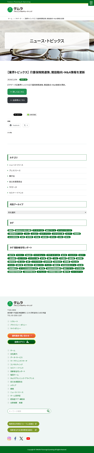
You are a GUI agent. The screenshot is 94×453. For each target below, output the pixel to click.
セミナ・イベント (45, 234)
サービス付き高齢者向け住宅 (28, 268)
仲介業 (43, 258)
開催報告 (77, 234)
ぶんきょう (34, 234)
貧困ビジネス (39, 265)
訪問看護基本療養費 (54, 272)
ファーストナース (77, 272)
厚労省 (42, 268)
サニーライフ (22, 258)
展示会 (12, 176)
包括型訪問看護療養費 (54, 268)
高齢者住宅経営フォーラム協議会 (21, 424)
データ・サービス (38, 230)
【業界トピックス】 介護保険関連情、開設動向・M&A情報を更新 (44, 19)
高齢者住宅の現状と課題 (23, 230)
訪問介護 (19, 265)
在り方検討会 (79, 268)
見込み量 (75, 262)
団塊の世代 (28, 265)
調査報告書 (12, 262)
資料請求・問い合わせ (20, 335)
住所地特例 (47, 262)
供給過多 (29, 255)
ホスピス (11, 265)
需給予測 (66, 272)
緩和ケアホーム (50, 230)
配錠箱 (11, 230)
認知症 (37, 237)
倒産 (49, 258)
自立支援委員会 (15, 181)
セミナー (68, 234)
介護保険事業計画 (29, 272)
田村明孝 (29, 237)
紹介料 (64, 255)
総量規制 (71, 258)
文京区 (60, 237)
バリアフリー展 (33, 258)
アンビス (48, 265)
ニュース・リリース (16, 164)
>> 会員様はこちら (17, 100)
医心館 (80, 265)
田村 (28, 262)
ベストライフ (72, 255)
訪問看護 (66, 262)
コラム (27, 234)
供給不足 (11, 255)
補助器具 (45, 237)
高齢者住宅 (57, 262)
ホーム (10, 19)
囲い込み (21, 262)
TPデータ (18, 19)
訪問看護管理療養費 (15, 272)
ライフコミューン (39, 255)
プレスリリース (14, 170)
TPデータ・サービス (53, 255)
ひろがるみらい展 (58, 234)
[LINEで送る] (32, 114)
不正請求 (63, 258)
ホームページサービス (64, 230)
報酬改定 (56, 265)
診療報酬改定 (13, 268)
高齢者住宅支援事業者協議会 (21, 430)
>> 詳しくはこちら (17, 91)
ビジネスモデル (36, 262)
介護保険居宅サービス (15, 234)
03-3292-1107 (16, 315)
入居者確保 (12, 258)
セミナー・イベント (16, 192)
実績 (22, 237)
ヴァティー (20, 255)
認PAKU (52, 237)
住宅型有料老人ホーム (68, 265)
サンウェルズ (42, 272)
